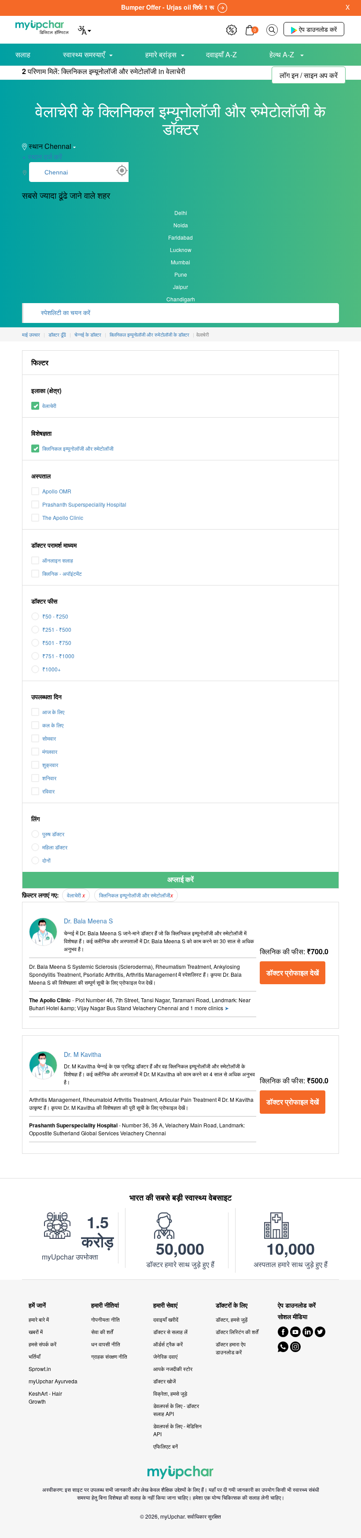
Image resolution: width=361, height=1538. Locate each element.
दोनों (46, 860)
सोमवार (49, 738)
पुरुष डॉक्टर (53, 834)
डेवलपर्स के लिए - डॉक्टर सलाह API (176, 1409)
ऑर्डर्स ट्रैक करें (168, 1344)
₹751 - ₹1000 (58, 656)
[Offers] (231, 29)
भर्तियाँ (35, 1356)
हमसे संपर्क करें (42, 1344)
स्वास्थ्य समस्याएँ (84, 54)
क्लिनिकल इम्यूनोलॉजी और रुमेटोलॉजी (78, 448)
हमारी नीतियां (105, 1305)
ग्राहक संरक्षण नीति (109, 1356)
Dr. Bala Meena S (88, 920)
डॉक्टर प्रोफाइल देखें (292, 972)
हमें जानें (37, 1305)
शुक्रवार (50, 764)
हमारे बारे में (39, 1319)
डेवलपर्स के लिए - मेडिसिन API (177, 1430)
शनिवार (49, 778)
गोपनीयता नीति (105, 1319)
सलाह (22, 54)
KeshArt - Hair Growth (45, 1397)
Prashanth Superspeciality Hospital (84, 504)
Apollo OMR (56, 491)
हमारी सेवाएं (165, 1305)
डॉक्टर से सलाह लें (170, 1331)
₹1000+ (51, 669)
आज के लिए (53, 711)
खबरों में (36, 1331)
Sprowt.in (40, 1368)
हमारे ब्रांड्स (161, 54)
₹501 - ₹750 (56, 642)
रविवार (48, 791)
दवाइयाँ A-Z (221, 54)
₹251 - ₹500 (56, 629)
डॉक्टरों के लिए (231, 1305)
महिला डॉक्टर (54, 847)
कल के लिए (52, 725)
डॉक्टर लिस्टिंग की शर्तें (237, 1331)
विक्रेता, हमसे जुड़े (170, 1393)
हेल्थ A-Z (282, 54)
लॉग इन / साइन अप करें (309, 75)
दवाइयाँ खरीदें (165, 1319)
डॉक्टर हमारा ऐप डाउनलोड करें (231, 1348)
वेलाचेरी (49, 405)
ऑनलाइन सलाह (57, 560)
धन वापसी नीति (105, 1344)
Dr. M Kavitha (82, 1054)
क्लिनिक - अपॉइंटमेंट (62, 573)
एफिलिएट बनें (165, 1446)
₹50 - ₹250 (55, 616)
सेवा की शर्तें (102, 1331)
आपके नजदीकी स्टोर (172, 1368)
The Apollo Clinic (62, 517)
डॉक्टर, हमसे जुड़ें (231, 1319)
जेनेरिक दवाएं (165, 1356)
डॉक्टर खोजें (164, 1381)
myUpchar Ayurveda (53, 1381)
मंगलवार (49, 751)
